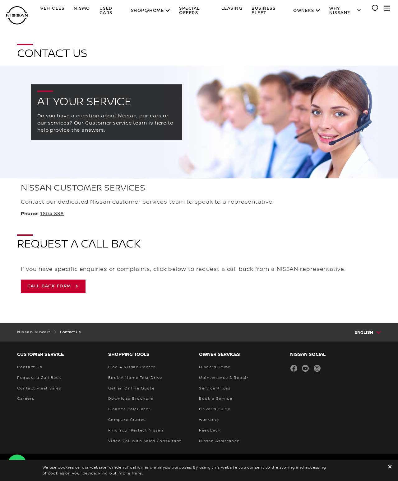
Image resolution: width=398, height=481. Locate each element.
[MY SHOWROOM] (375, 9)
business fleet (263, 10)
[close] (390, 467)
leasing (232, 8)
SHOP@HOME (147, 10)
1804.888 (52, 214)
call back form (49, 286)
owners (303, 10)
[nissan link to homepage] (17, 15)
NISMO (82, 8)
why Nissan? (339, 10)
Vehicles (52, 8)
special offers (189, 10)
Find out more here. (120, 473)
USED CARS (106, 10)
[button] (387, 8)
